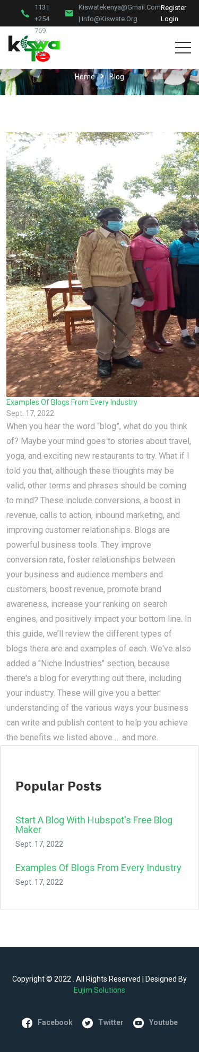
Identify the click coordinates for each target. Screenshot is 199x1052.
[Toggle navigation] (183, 48)
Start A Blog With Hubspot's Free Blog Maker (93, 824)
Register (173, 8)
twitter (111, 1022)
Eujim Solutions (99, 990)
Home (85, 76)
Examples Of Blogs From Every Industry (71, 402)
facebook (55, 1022)
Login (169, 19)
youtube (163, 1022)
